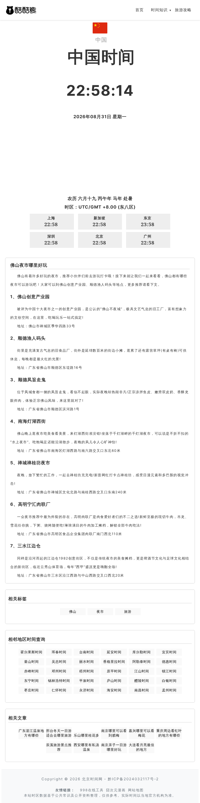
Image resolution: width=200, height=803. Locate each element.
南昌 (141, 690)
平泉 (86, 680)
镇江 (169, 671)
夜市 (100, 611)
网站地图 (136, 790)
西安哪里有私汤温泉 (86, 747)
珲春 (59, 652)
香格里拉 (114, 661)
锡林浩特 (59, 680)
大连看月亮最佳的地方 (141, 747)
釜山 (31, 661)
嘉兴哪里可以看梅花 (141, 733)
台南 (86, 652)
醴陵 (141, 680)
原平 (114, 671)
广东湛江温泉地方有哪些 (31, 733)
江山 (141, 671)
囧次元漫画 (116, 790)
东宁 (31, 680)
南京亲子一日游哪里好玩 (114, 747)
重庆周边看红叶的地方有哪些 (169, 733)
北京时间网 (92, 779)
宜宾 (169, 652)
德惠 (169, 661)
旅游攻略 (183, 9)
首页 (139, 9)
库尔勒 (141, 652)
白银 (169, 680)
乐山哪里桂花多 (86, 735)
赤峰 (31, 671)
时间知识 (159, 9)
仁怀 (59, 690)
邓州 (59, 671)
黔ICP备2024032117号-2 (133, 779)
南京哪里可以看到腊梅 (114, 733)
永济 (86, 690)
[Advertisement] (100, 157)
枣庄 (31, 690)
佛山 (72, 611)
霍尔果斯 (31, 652)
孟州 (169, 690)
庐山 (114, 680)
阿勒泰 (141, 661)
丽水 (86, 661)
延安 (114, 652)
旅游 (127, 611)
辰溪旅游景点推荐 (59, 747)
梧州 (86, 671)
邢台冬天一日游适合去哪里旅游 (59, 733)
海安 (114, 690)
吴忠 (59, 661)
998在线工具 (92, 790)
